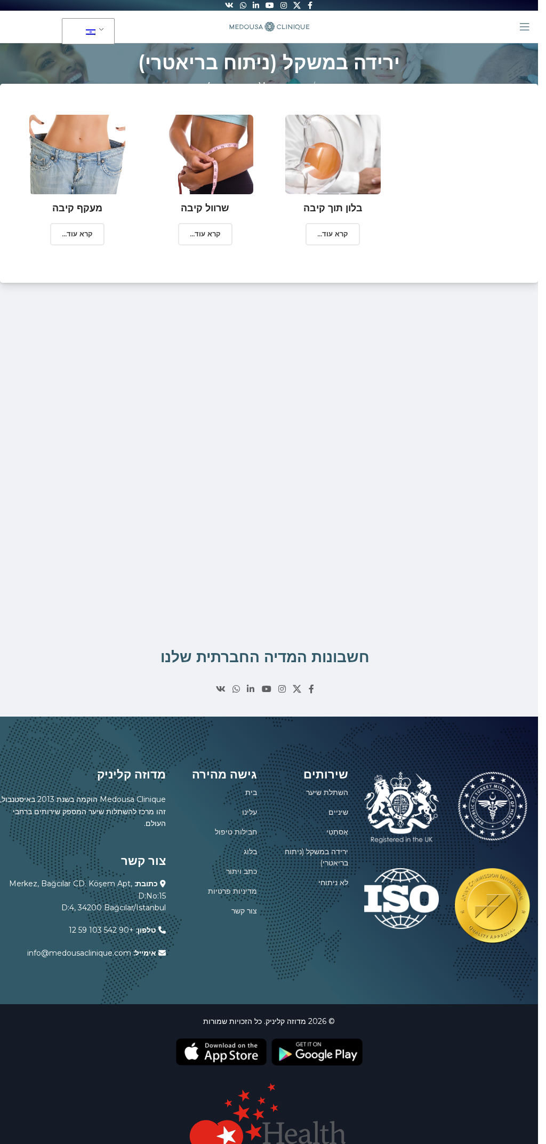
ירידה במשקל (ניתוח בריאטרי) (316, 857)
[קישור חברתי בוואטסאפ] (236, 689)
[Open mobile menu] (524, 26)
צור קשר (244, 911)
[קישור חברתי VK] (220, 689)
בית (251, 792)
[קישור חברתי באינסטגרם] (282, 689)
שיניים (338, 812)
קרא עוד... (77, 233)
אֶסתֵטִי (337, 832)
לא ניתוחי (333, 882)
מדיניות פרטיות (232, 891)
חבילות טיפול (236, 832)
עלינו (249, 812)
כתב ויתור (241, 871)
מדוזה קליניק (286, 1021)
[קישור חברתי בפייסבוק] (311, 689)
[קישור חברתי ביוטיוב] (266, 689)
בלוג (250, 851)
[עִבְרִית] (86, 31)
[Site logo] (269, 26)
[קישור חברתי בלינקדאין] (251, 689)
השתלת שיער (327, 792)
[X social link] (297, 689)
